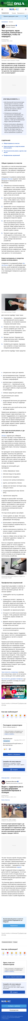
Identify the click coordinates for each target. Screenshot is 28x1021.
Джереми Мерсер (6, 179)
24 (3, 717)
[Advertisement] (14, 85)
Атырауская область (7, 942)
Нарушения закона (16, 778)
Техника (14, 13)
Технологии (5, 13)
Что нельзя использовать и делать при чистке (15, 151)
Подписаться (14, 925)
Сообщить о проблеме (14, 1006)
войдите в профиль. (9, 734)
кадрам (19, 867)
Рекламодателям (14, 1010)
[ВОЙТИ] (25, 9)
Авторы (3, 435)
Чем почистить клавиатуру (9, 672)
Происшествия (5, 778)
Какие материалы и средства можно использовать (14, 147)
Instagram (15, 769)
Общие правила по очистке (11, 143)
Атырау (15, 942)
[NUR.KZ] (14, 9)
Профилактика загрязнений (12, 155)
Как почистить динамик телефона (11, 679)
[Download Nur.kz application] (14, 3)
